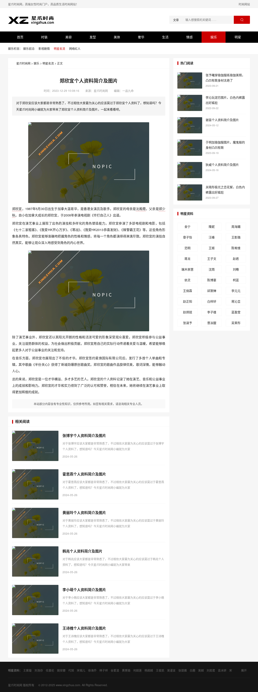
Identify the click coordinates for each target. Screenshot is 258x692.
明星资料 (186, 213)
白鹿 (192, 670)
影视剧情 (44, 48)
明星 (238, 37)
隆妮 (212, 226)
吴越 (201, 670)
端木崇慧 (187, 269)
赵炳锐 (187, 312)
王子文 (211, 258)
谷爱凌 (115, 670)
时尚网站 (244, 4)
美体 (117, 37)
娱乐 (213, 37)
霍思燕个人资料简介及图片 (84, 474)
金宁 (187, 226)
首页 (20, 37)
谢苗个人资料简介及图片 (222, 120)
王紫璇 (27, 670)
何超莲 (137, 670)
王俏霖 (187, 291)
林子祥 (103, 670)
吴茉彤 (235, 323)
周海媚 (235, 226)
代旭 (71, 670)
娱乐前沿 (28, 48)
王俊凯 (160, 670)
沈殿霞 (141, 208)
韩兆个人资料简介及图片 (82, 551)
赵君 (236, 258)
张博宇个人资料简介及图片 (84, 435)
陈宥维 (235, 248)
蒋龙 (187, 258)
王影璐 (235, 237)
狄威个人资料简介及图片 (222, 164)
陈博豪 (211, 280)
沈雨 (212, 269)
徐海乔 (92, 670)
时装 (44, 37)
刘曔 (236, 269)
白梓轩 (211, 301)
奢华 (141, 37)
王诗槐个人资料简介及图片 (84, 628)
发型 (92, 37)
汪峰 (212, 237)
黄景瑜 (126, 670)
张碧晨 (182, 670)
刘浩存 (38, 670)
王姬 (212, 248)
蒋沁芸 (235, 301)
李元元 (235, 291)
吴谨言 (171, 670)
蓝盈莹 (235, 312)
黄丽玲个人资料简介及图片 (84, 512)
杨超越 (149, 670)
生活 (165, 37)
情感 (189, 37)
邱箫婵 (211, 291)
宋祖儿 (81, 670)
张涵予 (187, 323)
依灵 (187, 280)
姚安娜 (61, 670)
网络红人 (74, 48)
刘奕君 (211, 670)
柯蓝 (236, 280)
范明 (187, 248)
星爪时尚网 (23, 63)
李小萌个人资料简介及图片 (84, 589)
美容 (68, 37)
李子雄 (211, 312)
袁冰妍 (222, 670)
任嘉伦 (50, 670)
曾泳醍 (211, 323)
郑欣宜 (17, 208)
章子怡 (187, 237)
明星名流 (59, 48)
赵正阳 (187, 301)
